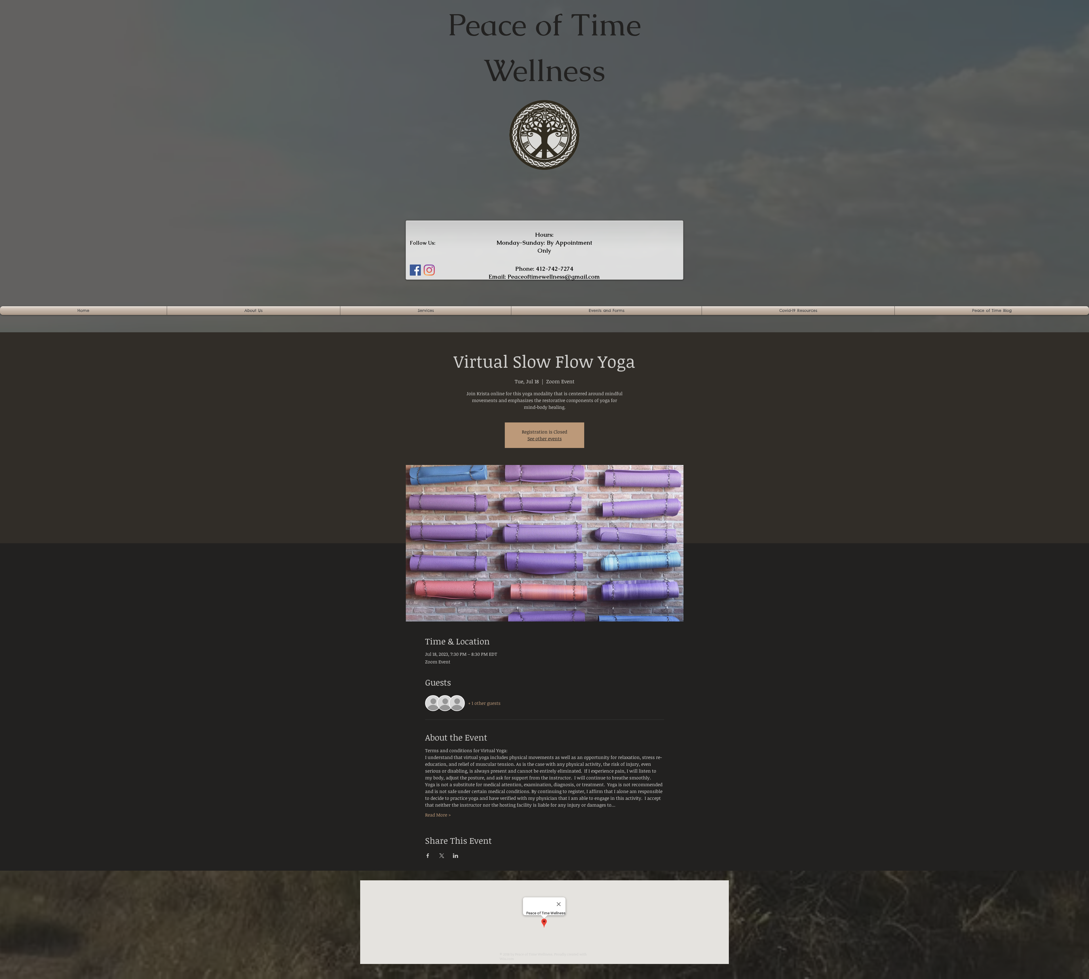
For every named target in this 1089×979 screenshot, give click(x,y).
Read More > (438, 815)
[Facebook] (415, 270)
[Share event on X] (441, 855)
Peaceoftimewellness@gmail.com (554, 276)
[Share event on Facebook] (427, 855)
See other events (544, 438)
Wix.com (507, 958)
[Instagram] (429, 270)
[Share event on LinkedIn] (455, 855)
